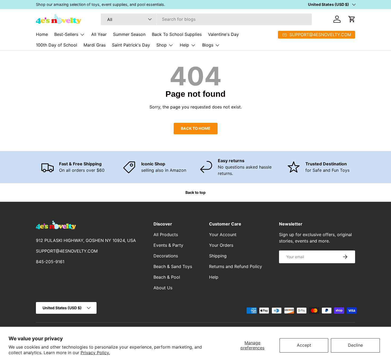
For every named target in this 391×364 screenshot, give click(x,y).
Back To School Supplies (177, 34)
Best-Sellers (66, 34)
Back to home (195, 128)
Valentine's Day (223, 34)
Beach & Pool (166, 277)
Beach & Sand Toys (172, 266)
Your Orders (221, 245)
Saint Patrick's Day (131, 45)
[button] (352, 19)
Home (42, 34)
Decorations (165, 255)
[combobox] (206, 19)
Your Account (222, 234)
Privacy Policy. (95, 352)
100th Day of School (56, 45)
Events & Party (168, 245)
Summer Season (129, 34)
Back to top (195, 192)
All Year (99, 34)
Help (184, 45)
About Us (162, 287)
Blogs (207, 45)
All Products (165, 234)
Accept (304, 345)
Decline (355, 345)
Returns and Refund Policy (235, 266)
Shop (161, 45)
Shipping (218, 255)
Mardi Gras (95, 45)
